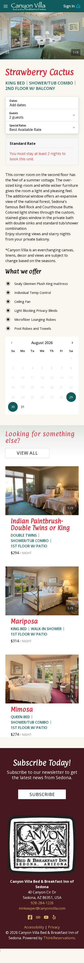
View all (27, 453)
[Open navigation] (5, 6)
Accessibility (34, 927)
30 (13, 407)
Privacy (54, 927)
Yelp (54, 917)
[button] (42, 103)
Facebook (30, 917)
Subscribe (42, 794)
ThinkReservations (59, 937)
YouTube (46, 917)
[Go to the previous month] (11, 342)
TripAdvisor (38, 917)
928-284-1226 (42, 902)
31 (22, 407)
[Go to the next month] (72, 342)
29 (71, 397)
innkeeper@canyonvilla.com (42, 908)
